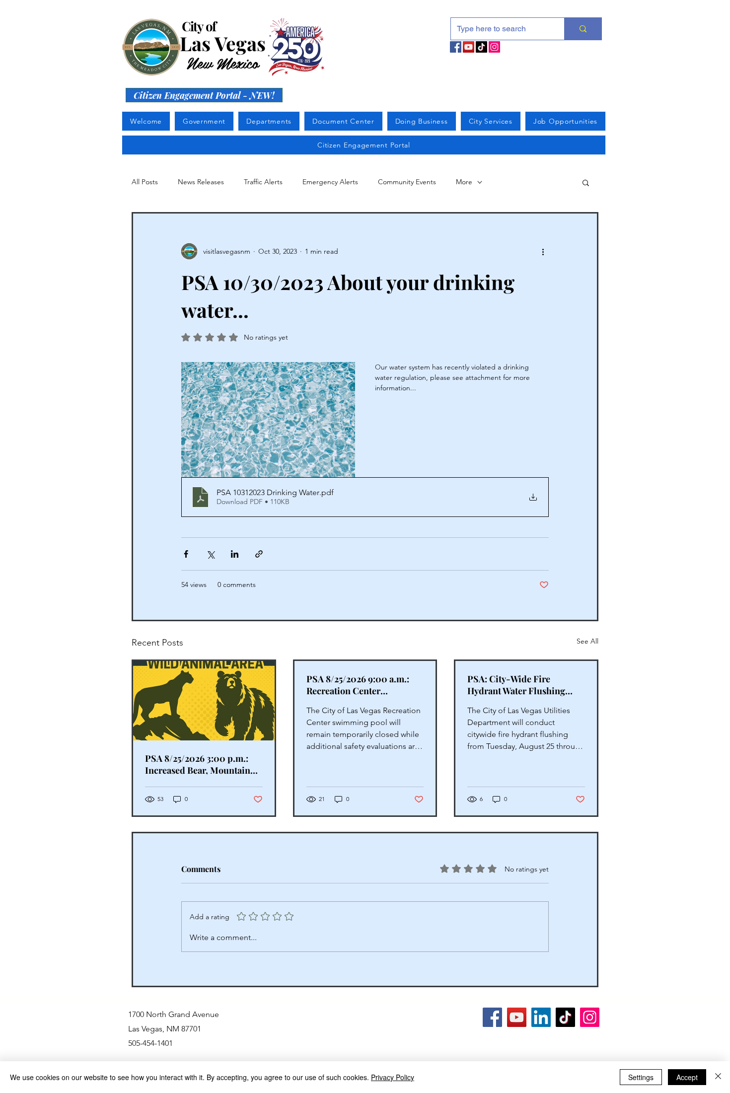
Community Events (407, 181)
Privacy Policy (392, 1077)
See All (587, 641)
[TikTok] (481, 47)
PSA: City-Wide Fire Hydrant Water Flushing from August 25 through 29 (520, 685)
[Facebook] (455, 47)
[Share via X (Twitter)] (210, 554)
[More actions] (543, 251)
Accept (687, 1077)
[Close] (718, 1077)
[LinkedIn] (541, 1017)
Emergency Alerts (330, 181)
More (464, 181)
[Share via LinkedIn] (234, 554)
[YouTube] (468, 47)
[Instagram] (494, 47)
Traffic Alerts (263, 181)
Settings (641, 1077)
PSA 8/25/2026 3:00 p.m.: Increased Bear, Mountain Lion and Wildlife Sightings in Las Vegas (201, 764)
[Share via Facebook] (186, 554)
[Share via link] (259, 554)
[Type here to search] (582, 29)
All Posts (145, 181)
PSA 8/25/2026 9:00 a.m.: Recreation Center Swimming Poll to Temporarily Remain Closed (363, 685)
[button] (585, 182)
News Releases (201, 181)
